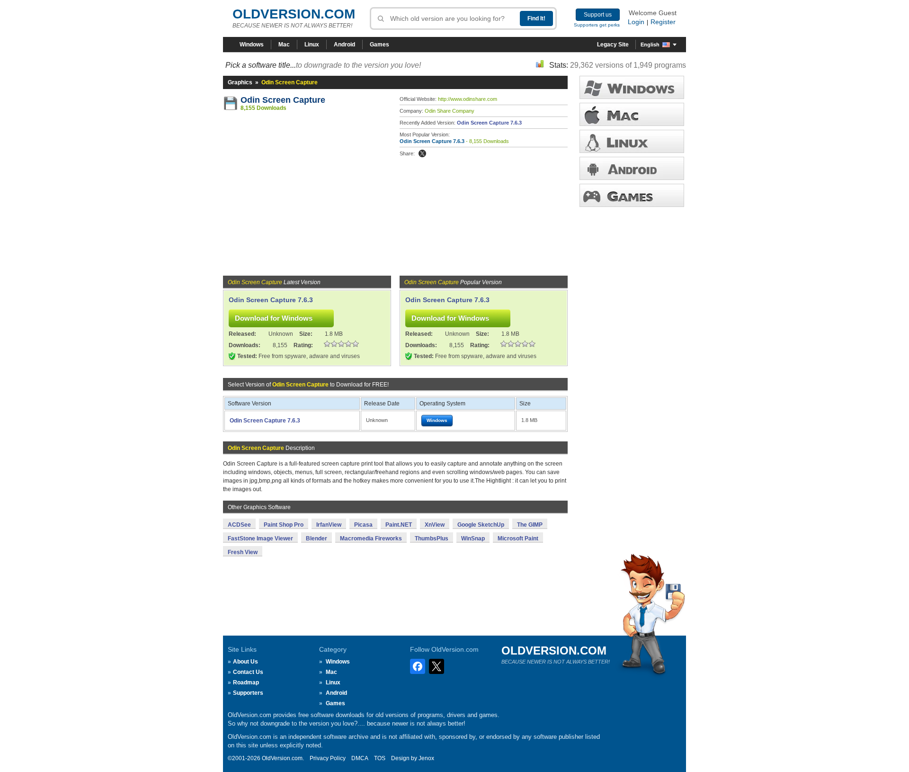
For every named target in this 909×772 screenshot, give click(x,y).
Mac (284, 44)
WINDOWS (631, 87)
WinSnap (473, 538)
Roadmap (246, 682)
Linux (311, 44)
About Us (245, 661)
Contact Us (248, 672)
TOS (379, 758)
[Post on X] (422, 153)
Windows (252, 44)
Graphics (240, 82)
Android (344, 44)
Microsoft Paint (518, 538)
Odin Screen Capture (283, 100)
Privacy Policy (328, 758)
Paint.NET (398, 524)
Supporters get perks (597, 24)
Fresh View (243, 552)
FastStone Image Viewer (260, 538)
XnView (435, 524)
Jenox (426, 758)
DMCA (359, 758)
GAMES (631, 195)
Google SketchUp (480, 524)
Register (663, 22)
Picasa (363, 524)
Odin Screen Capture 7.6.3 (489, 123)
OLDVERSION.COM (293, 14)
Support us (598, 14)
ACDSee (239, 524)
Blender (316, 538)
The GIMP (530, 524)
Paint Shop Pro (283, 524)
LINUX (631, 141)
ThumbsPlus (431, 538)
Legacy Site (613, 44)
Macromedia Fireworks (371, 538)
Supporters (248, 693)
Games (379, 44)
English (650, 44)
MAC (631, 114)
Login (636, 22)
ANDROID (631, 168)
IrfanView (328, 524)
